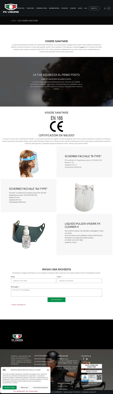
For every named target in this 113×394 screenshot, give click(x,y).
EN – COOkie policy (19, 391)
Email (59, 277)
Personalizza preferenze (40, 387)
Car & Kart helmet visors (42, 361)
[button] (48, 370)
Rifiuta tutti (24, 387)
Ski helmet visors (40, 364)
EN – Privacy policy (32, 391)
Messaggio (15, 287)
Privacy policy (63, 386)
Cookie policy (62, 389)
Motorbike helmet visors (42, 359)
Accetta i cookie (9, 387)
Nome (13, 277)
